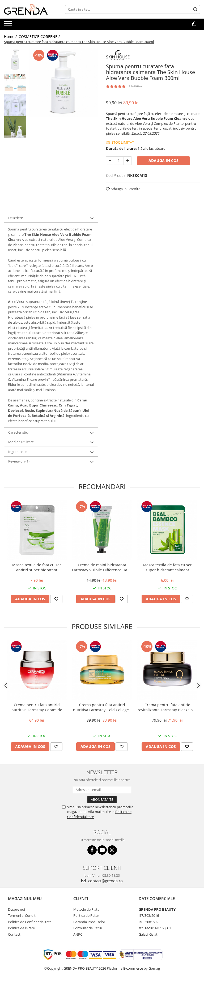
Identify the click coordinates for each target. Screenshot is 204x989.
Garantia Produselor (89, 921)
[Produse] (8, 25)
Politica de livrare (21, 928)
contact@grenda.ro (105, 880)
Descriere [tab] (15, 217)
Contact (14, 934)
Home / (11, 36)
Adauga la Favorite (125, 188)
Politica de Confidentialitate (30, 921)
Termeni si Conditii (22, 915)
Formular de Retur (87, 928)
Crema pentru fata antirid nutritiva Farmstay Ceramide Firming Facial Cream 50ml (36, 707)
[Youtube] (102, 850)
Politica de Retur (86, 915)
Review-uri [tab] (18, 461)
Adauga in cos (163, 160)
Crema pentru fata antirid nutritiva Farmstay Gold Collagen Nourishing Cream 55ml (102, 707)
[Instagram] (112, 850)
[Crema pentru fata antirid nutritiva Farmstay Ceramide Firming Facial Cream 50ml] (37, 670)
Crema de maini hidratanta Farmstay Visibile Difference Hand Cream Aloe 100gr (102, 567)
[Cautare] (195, 9)
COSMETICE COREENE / (40, 36)
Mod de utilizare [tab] (21, 441)
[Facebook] (92, 850)
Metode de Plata (86, 909)
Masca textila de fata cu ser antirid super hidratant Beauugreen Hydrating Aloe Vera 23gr (37, 567)
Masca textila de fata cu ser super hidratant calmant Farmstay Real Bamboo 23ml (167, 567)
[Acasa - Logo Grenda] (30, 9)
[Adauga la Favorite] (56, 599)
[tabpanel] (63, 82)
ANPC (77, 934)
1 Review (135, 86)
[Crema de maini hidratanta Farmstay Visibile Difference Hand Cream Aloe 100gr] (102, 530)
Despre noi (16, 909)
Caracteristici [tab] (18, 432)
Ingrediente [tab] (17, 451)
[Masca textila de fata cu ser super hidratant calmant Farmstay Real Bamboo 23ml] (167, 530)
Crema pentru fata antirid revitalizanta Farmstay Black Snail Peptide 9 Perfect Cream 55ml (167, 707)
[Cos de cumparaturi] (194, 24)
